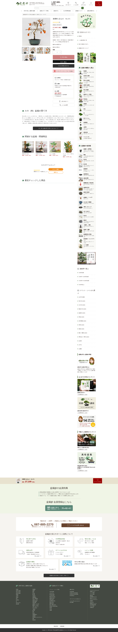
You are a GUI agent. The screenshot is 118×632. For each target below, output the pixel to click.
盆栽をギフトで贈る (44, 10)
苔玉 (16, 598)
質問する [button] (56, 172)
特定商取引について (93, 596)
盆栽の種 (17, 603)
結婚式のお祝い (82, 312)
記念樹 (80, 340)
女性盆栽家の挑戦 (93, 604)
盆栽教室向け (35, 614)
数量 (54, 49)
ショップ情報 (92, 592)
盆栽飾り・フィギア (36, 603)
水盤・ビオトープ (35, 606)
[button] (56, 22)
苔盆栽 (17, 597)
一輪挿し (34, 609)
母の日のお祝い (82, 301)
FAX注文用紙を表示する (63, 65)
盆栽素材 (34, 589)
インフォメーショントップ (94, 590)
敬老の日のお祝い (83, 308)
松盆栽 (17, 589)
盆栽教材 (34, 615)
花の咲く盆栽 (18, 590)
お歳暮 (80, 348)
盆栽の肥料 (34, 602)
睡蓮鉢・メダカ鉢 (35, 605)
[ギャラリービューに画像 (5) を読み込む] (25, 57)
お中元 (80, 344)
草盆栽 (17, 594)
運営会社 (91, 595)
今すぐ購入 (63, 62)
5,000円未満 (81, 272)
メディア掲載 (92, 594)
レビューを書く (55, 169)
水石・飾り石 (35, 607)
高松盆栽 (34, 619)
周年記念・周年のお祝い (84, 336)
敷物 (33, 591)
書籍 (33, 611)
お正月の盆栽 (82, 297)
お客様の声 (92, 607)
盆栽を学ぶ (56, 10)
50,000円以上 (81, 284)
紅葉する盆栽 (18, 593)
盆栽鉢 (34, 590)
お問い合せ (92, 602)
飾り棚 (34, 594)
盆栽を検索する (90, 10)
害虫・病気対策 (35, 598)
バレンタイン (52, 592)
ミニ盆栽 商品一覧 (83, 40)
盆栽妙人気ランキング (83, 48)
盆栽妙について (78, 10)
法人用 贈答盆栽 (67, 10)
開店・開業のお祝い (83, 332)
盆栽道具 (34, 595)
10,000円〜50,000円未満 (84, 280)
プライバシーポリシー (93, 599)
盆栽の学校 (56, 626)
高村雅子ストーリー (93, 603)
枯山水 (34, 613)
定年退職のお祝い (83, 320)
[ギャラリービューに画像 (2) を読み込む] (32, 50)
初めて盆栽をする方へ (83, 44)
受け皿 (34, 593)
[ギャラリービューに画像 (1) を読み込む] (25, 50)
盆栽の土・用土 (35, 599)
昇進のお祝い (82, 316)
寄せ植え (17, 599)
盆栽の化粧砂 (35, 601)
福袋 (33, 618)
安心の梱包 (71, 602)
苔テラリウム (18, 602)
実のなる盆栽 (18, 591)
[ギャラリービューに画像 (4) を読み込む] (47, 50)
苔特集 (80, 36)
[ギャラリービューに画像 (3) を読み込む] (40, 50)
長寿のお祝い (82, 324)
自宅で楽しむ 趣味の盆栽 (29, 10)
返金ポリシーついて (93, 598)
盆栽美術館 (62, 626)
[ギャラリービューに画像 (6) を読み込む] (32, 57)
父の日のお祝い (82, 304)
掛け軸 (34, 610)
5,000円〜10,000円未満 (83, 276)
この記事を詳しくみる (82, 394)
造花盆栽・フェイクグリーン (37, 617)
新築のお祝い (82, 328)
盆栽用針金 (34, 597)
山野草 (17, 595)
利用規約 (91, 600)
